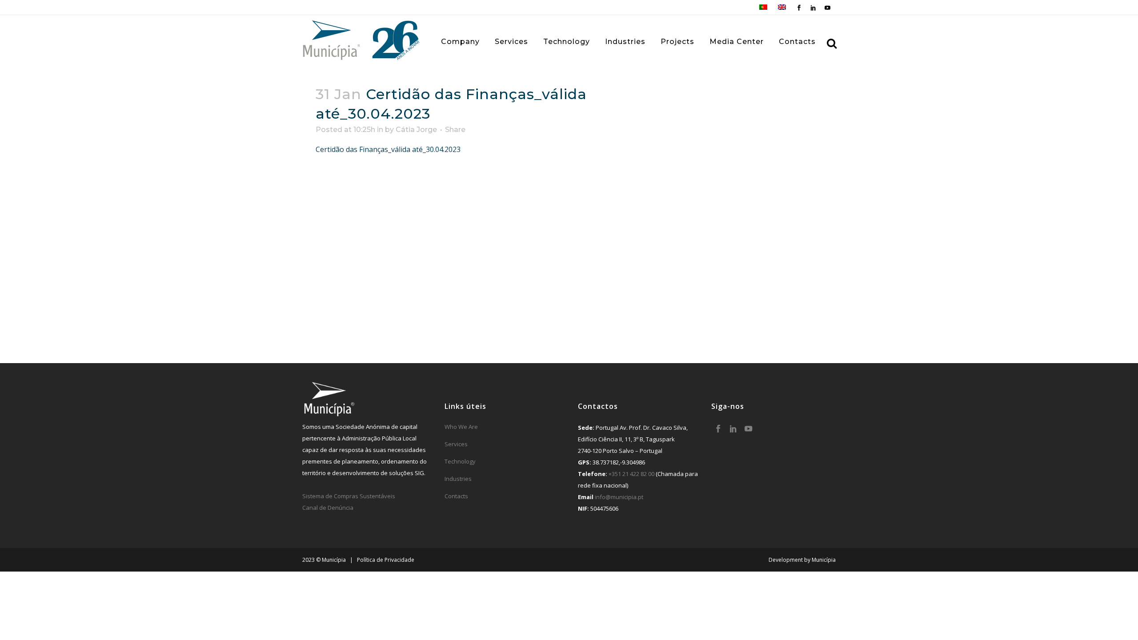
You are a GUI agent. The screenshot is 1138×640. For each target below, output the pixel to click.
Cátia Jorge (416, 129)
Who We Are (461, 427)
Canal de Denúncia (327, 508)
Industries (458, 479)
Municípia (824, 560)
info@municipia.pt (619, 497)
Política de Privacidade (385, 560)
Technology (460, 461)
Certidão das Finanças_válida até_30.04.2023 (388, 149)
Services (456, 444)
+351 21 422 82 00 (631, 474)
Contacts (456, 496)
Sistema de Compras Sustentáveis (348, 496)
